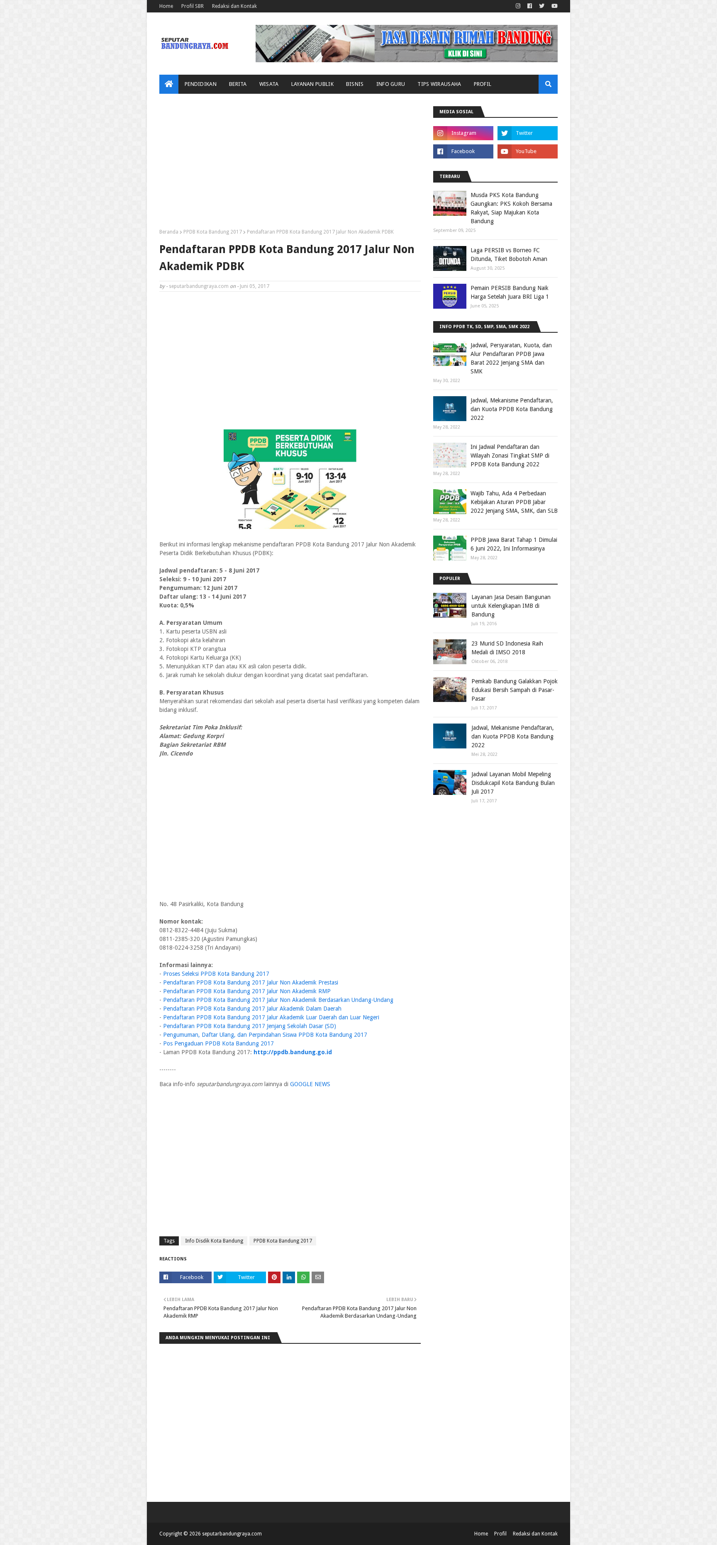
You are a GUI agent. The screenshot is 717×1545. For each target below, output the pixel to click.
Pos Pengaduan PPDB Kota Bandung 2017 (218, 1043)
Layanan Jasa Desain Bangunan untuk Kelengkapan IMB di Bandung (511, 606)
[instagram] (518, 6)
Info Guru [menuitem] (390, 84)
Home (166, 6)
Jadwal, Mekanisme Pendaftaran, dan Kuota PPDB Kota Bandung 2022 (512, 409)
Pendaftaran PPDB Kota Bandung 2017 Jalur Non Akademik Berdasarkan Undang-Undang (278, 1000)
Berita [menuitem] (238, 84)
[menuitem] (168, 84)
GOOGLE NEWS (310, 1084)
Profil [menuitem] (483, 84)
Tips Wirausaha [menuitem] (439, 84)
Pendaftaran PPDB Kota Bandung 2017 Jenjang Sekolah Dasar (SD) (249, 1026)
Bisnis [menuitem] (355, 84)
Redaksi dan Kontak (234, 6)
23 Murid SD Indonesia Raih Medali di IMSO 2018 (507, 648)
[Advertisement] (290, 164)
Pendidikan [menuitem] (201, 84)
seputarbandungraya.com (199, 286)
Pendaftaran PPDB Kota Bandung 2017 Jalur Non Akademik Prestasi (250, 982)
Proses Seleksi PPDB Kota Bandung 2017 (216, 973)
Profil (500, 1534)
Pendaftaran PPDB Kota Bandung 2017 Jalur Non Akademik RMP (247, 991)
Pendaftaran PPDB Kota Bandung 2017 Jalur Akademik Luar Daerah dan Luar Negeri (271, 1017)
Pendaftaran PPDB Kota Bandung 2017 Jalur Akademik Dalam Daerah (252, 1008)
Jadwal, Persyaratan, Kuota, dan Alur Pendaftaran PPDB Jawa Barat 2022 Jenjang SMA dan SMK (511, 358)
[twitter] (541, 6)
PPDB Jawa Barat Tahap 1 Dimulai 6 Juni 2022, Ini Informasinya (514, 544)
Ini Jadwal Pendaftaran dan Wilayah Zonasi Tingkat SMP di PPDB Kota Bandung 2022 (510, 456)
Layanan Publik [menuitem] (312, 84)
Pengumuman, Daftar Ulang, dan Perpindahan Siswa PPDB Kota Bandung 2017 (265, 1034)
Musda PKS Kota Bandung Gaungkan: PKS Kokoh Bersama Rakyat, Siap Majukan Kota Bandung (511, 208)
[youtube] (553, 6)
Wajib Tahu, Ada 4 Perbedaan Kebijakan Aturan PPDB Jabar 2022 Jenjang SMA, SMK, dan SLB (514, 502)
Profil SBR (192, 6)
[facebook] (529, 6)
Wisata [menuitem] (269, 84)
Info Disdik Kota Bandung (214, 1241)
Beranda (168, 232)
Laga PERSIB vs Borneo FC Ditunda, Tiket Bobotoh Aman (509, 254)
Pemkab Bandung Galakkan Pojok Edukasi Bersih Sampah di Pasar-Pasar (514, 690)
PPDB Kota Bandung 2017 (212, 232)
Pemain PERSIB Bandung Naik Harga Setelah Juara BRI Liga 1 (510, 292)
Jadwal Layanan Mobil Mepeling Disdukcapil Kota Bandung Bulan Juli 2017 (513, 783)
